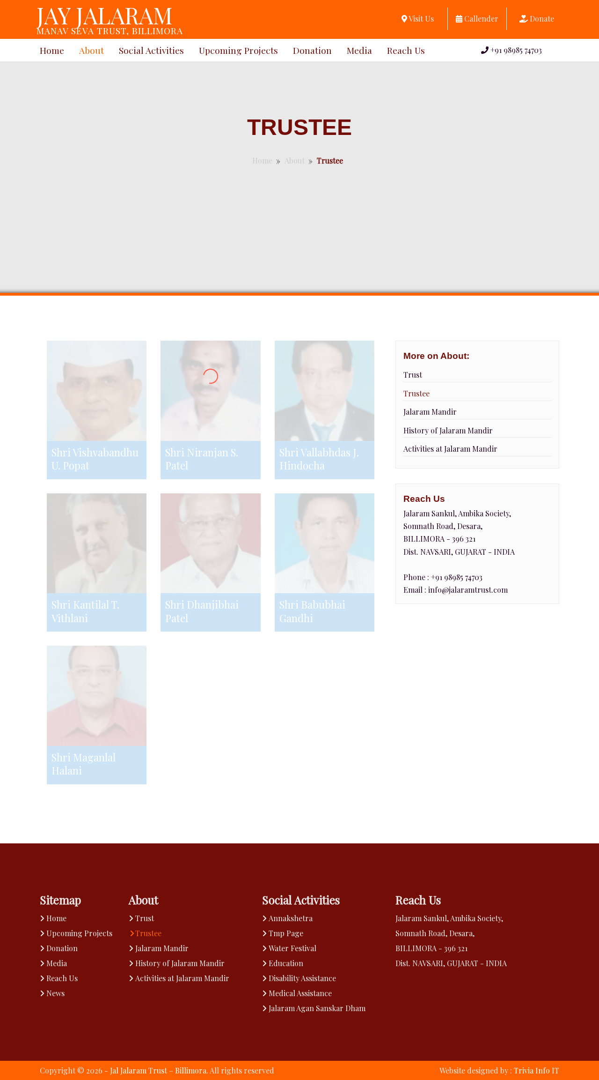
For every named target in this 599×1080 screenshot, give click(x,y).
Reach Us (406, 50)
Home (52, 50)
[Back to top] (572, 1053)
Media (359, 50)
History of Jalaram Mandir (448, 430)
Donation (312, 50)
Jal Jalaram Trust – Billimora (158, 1070)
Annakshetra (291, 918)
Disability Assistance (302, 978)
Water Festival (292, 948)
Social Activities (151, 50)
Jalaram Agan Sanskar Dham (317, 1008)
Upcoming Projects (238, 50)
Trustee (416, 393)
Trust (412, 375)
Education (286, 963)
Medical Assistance (300, 993)
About (91, 50)
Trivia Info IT (536, 1070)
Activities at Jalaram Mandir (450, 449)
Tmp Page (286, 933)
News (55, 993)
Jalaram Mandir (430, 412)
